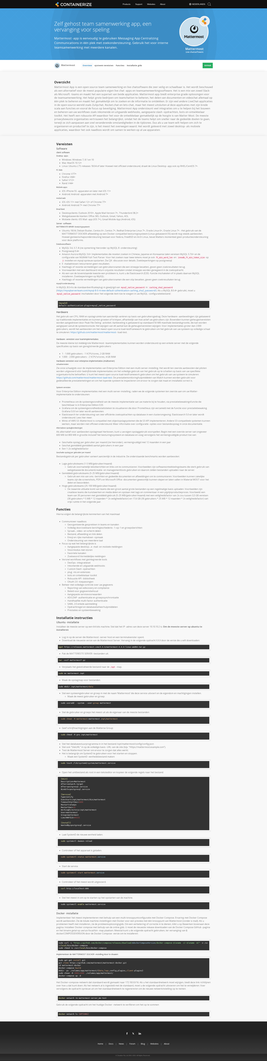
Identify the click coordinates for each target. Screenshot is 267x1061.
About (162, 4)
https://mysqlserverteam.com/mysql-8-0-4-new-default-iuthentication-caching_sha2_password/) (107, 290)
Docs (111, 1043)
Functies (120, 65)
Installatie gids (134, 65)
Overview (87, 65)
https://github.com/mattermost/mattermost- (93, 332)
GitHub (207, 65)
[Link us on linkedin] (140, 1033)
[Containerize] (73, 4)
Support (138, 4)
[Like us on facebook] (127, 1033)
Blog (143, 1043)
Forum (132, 1043)
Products (126, 4)
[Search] (209, 4)
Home (100, 1043)
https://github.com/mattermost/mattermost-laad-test (84, 377)
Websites (151, 4)
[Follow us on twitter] (133, 1033)
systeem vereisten (103, 65)
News (121, 1043)
